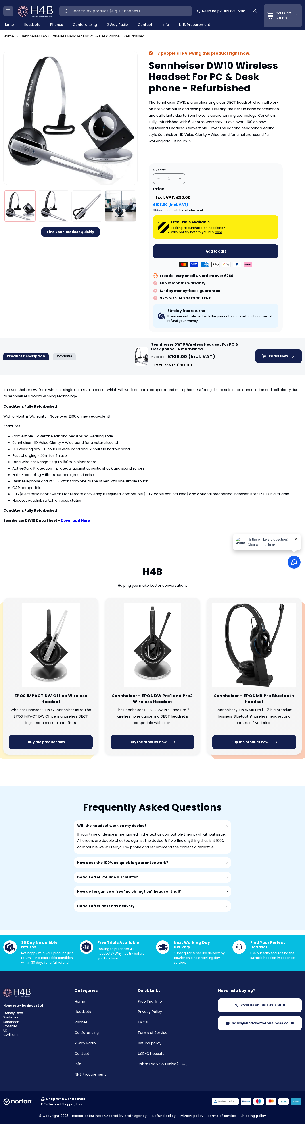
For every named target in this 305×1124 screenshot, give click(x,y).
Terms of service (222, 1116)
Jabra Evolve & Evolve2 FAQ (162, 1064)
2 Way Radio (117, 25)
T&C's (143, 1022)
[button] (8, 11)
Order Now (278, 356)
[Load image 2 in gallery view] (53, 206)
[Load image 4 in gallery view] (120, 206)
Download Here (75, 520)
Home (8, 36)
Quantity (159, 170)
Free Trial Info (150, 1001)
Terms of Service (152, 1033)
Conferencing (85, 25)
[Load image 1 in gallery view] (20, 206)
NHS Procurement (90, 1074)
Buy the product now (46, 742)
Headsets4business (87, 1116)
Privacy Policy (150, 1012)
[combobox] (125, 11)
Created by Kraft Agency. (126, 1116)
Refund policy (149, 1043)
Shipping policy (253, 1116)
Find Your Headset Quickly (70, 232)
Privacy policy (191, 1116)
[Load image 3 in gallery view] (87, 206)
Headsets (32, 25)
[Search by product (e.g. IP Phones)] (66, 11)
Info (165, 25)
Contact (82, 1054)
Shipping (160, 210)
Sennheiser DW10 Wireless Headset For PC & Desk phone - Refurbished (82, 36)
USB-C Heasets (151, 1054)
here (218, 232)
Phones (56, 25)
